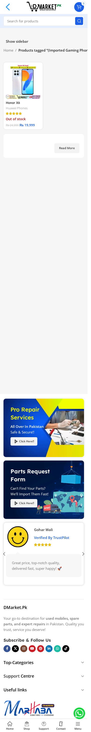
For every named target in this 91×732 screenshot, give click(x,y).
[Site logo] (43, 6)
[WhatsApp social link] (57, 648)
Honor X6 (13, 103)
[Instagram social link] (23, 648)
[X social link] (15, 648)
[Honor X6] (23, 82)
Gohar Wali (43, 529)
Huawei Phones (17, 108)
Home (8, 50)
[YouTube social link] (32, 648)
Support (12, 676)
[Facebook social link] (7, 648)
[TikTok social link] (65, 648)
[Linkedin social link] (49, 648)
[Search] (79, 21)
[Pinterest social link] (40, 648)
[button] (83, 554)
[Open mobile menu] (8, 7)
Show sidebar (17, 41)
